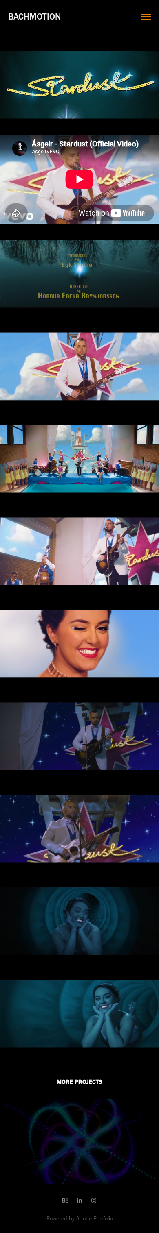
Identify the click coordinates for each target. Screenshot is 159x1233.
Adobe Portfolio (94, 1218)
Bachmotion (34, 16)
